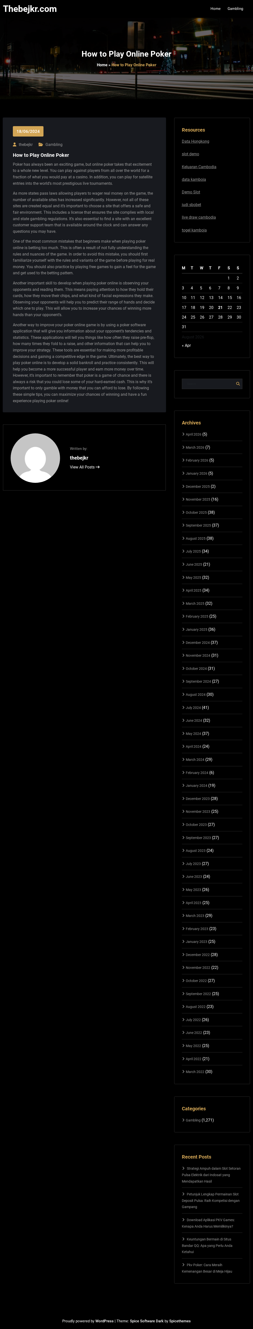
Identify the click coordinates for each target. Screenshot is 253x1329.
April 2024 (193, 746)
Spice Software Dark (147, 1321)
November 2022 (198, 968)
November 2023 (198, 812)
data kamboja (194, 179)
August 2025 (196, 538)
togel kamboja (194, 230)
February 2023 (197, 929)
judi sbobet (191, 204)
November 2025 (198, 499)
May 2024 (193, 734)
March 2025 (195, 604)
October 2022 (196, 981)
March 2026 (195, 447)
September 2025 (198, 525)
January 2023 (196, 942)
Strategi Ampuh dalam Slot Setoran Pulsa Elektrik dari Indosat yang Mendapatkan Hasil (211, 1174)
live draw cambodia (199, 217)
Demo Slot (191, 192)
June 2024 (194, 721)
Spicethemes (180, 1321)
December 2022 (198, 955)
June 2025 (194, 564)
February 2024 (197, 773)
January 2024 (196, 786)
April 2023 (193, 903)
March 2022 (195, 1072)
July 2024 (193, 708)
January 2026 (196, 473)
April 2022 (193, 1059)
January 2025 (196, 629)
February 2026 (197, 460)
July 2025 (193, 551)
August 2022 (196, 1007)
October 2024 (196, 669)
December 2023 (198, 799)
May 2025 (193, 578)
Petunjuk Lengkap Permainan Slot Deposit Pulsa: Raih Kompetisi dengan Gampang (211, 1200)
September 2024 (198, 681)
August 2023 (196, 851)
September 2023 (198, 838)
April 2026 (193, 434)
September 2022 (198, 994)
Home (102, 65)
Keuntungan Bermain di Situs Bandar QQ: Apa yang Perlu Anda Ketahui (207, 1245)
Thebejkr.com (30, 9)
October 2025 (196, 512)
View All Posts (83, 467)
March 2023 (195, 916)
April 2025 (193, 590)
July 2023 (193, 864)
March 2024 (195, 760)
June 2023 (194, 877)
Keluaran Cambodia (199, 166)
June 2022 (194, 1033)
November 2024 (198, 655)
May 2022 (193, 1046)
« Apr (186, 345)
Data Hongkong (195, 141)
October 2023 (196, 825)
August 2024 (196, 695)
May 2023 (193, 890)
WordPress (104, 1321)
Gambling (54, 144)
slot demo (190, 154)
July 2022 (193, 1020)
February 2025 (197, 616)
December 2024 (198, 643)
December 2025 (198, 487)
